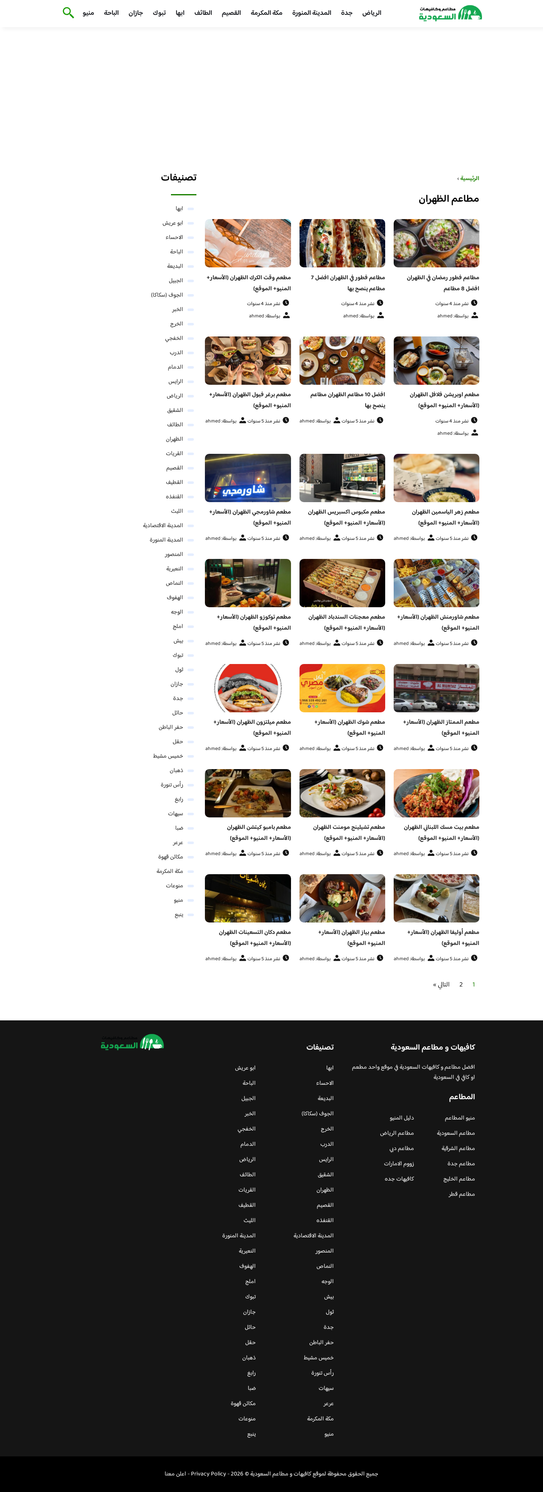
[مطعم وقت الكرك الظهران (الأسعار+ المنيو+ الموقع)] (248, 243)
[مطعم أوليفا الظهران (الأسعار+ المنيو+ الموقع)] (436, 898)
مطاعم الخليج (459, 1179)
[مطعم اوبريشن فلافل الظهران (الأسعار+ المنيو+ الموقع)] (436, 360)
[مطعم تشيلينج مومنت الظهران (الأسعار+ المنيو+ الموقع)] (342, 793)
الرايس (175, 382)
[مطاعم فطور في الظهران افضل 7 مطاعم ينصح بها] (342, 243)
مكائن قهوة (170, 857)
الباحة (111, 13)
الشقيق (175, 411)
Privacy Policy (208, 1474)
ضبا (179, 828)
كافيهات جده (399, 1179)
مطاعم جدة (461, 1164)
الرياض (371, 13)
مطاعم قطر (462, 1194)
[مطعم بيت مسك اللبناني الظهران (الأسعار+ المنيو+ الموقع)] (436, 793)
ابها (180, 13)
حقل (178, 742)
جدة (347, 13)
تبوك (159, 13)
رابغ (179, 800)
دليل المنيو (402, 1118)
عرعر (178, 843)
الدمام (175, 367)
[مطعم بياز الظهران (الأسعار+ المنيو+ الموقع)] (342, 898)
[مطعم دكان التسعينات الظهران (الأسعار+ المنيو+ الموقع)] (248, 898)
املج (178, 627)
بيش (178, 641)
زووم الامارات (399, 1164)
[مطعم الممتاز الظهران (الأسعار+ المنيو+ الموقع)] (436, 688)
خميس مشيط (168, 756)
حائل (177, 713)
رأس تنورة (172, 785)
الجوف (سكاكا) (167, 295)
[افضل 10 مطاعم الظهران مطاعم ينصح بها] (342, 360)
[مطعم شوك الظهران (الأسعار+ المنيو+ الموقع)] (342, 688)
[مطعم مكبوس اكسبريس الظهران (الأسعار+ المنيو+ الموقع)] (342, 478)
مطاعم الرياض (397, 1133)
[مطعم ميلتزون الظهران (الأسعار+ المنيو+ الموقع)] (248, 688)
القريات (174, 454)
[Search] (66, 13)
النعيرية (174, 569)
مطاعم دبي (401, 1149)
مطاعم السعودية (456, 1133)
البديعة (175, 266)
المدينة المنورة (311, 13)
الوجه (177, 612)
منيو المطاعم (460, 1118)
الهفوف (175, 598)
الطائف (203, 13)
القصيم (231, 13)
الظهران (174, 439)
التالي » (441, 985)
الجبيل (176, 281)
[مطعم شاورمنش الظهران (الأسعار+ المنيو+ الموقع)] (436, 583)
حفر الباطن (171, 727)
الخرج (176, 324)
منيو (88, 13)
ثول (179, 670)
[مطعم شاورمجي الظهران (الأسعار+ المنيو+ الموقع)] (248, 478)
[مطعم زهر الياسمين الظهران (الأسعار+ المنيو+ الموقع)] (436, 478)
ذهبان (176, 771)
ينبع (179, 915)
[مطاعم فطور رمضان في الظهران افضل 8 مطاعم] (436, 243)
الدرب (176, 353)
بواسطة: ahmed (453, 316)
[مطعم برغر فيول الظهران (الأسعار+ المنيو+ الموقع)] (248, 360)
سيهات (175, 814)
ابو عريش (172, 223)
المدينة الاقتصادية (163, 526)
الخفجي (174, 338)
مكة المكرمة (267, 13)
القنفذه (174, 497)
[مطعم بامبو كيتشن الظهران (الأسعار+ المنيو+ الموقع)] (248, 793)
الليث (177, 511)
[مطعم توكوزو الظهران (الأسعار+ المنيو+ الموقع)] (248, 583)
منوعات (174, 886)
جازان (136, 13)
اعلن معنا (175, 1474)
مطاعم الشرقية (458, 1149)
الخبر (177, 310)
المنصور (174, 555)
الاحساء (174, 238)
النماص (174, 583)
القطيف (174, 483)
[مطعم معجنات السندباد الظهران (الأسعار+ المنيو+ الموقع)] (342, 583)
